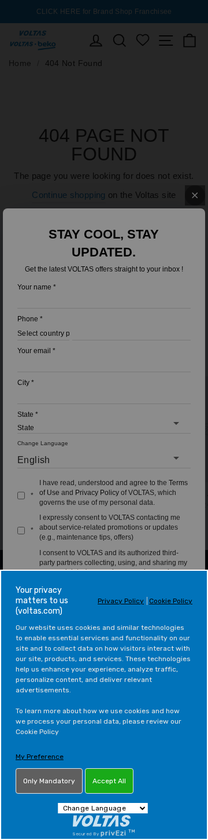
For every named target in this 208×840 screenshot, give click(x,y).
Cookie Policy (170, 601)
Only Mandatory (49, 781)
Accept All (109, 781)
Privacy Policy (121, 601)
